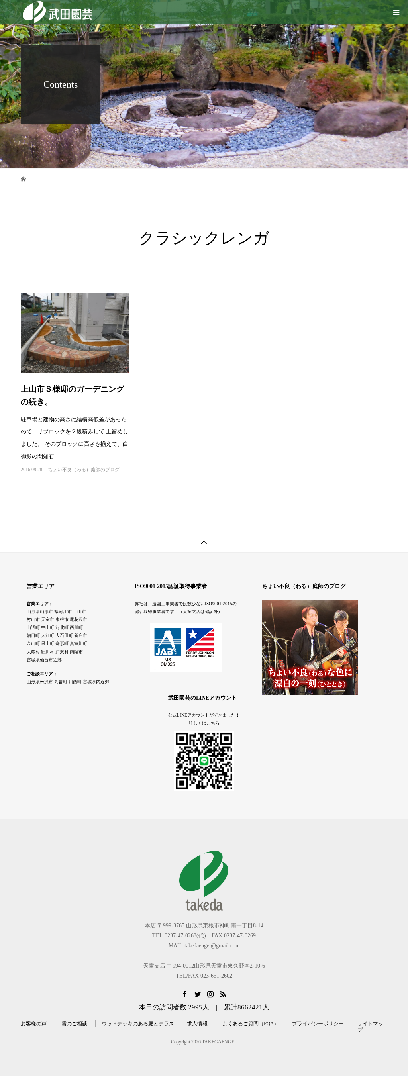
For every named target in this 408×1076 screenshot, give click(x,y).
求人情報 (197, 1024)
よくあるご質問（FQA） (250, 1024)
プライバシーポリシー (318, 1024)
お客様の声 (34, 1024)
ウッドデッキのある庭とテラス (138, 1024)
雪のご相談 (74, 1024)
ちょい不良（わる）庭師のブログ (84, 469)
